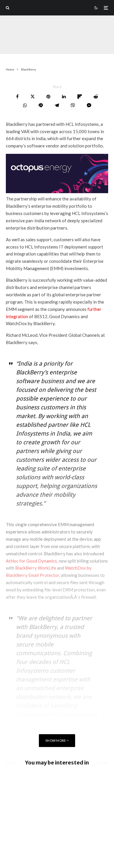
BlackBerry (41, 42)
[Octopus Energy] (57, 191)
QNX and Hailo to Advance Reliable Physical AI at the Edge (69, 779)
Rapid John (15, 42)
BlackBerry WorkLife (35, 567)
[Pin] (48, 96)
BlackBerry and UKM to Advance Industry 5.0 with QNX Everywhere (69, 818)
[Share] (17, 96)
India (61, 42)
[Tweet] (32, 96)
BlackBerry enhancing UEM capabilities (60, 798)
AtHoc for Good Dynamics (31, 560)
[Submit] (96, 96)
